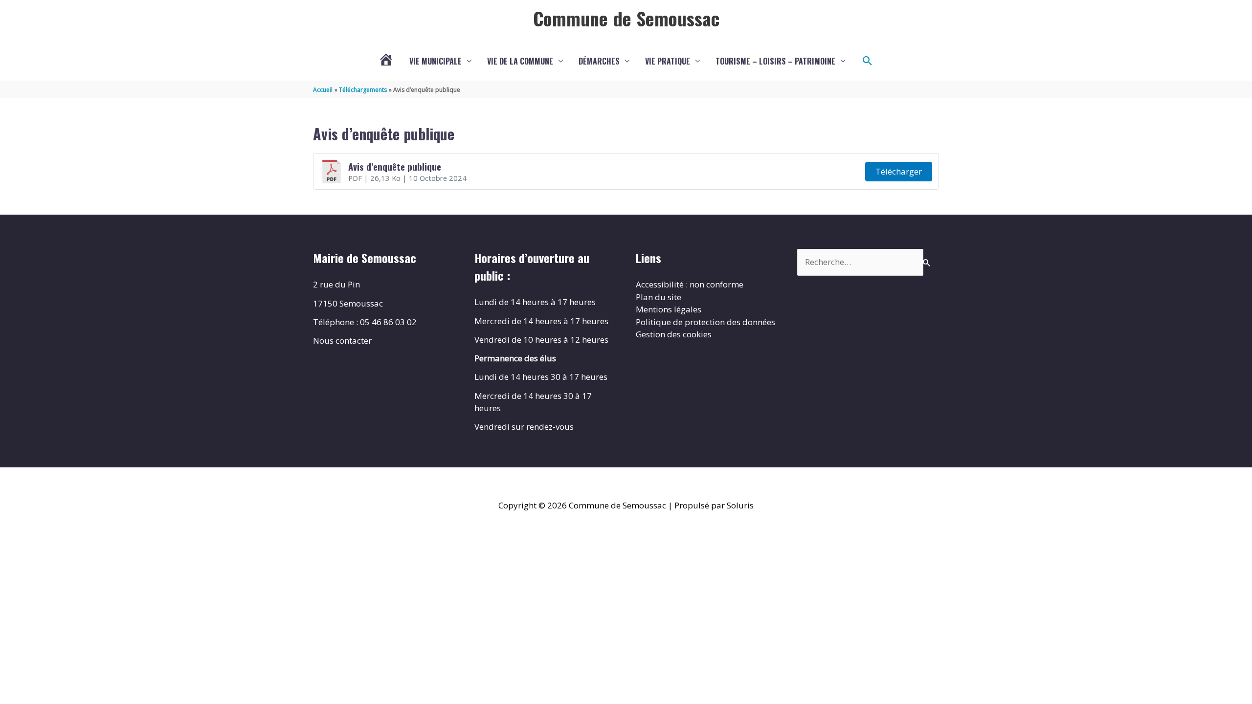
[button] (867, 61)
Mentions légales (668, 309)
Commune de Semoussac (626, 18)
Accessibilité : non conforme (689, 284)
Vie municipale (435, 61)
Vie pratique (667, 61)
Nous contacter (342, 340)
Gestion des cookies (674, 334)
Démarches (599, 61)
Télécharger (898, 171)
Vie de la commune (520, 61)
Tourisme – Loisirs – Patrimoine (775, 61)
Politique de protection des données (705, 322)
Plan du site (658, 297)
